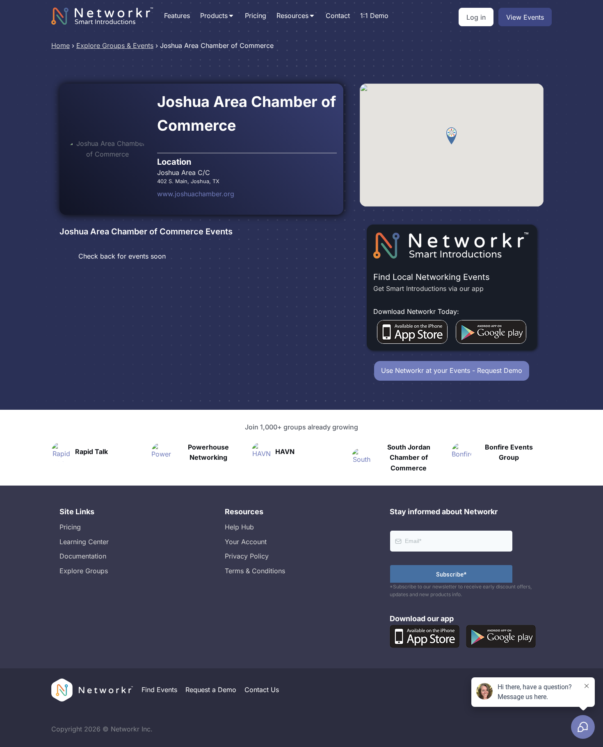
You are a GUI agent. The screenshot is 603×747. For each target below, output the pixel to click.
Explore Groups (83, 571)
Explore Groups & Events (114, 45)
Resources (292, 15)
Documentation (82, 556)
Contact (338, 15)
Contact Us (261, 690)
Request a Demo (210, 690)
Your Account (246, 542)
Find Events (159, 690)
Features (177, 15)
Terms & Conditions (255, 571)
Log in (476, 17)
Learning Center (84, 542)
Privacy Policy (247, 556)
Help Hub (239, 527)
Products (214, 15)
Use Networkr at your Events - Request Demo (451, 370)
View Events (525, 17)
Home (60, 45)
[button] (451, 136)
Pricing (255, 15)
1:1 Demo (374, 15)
